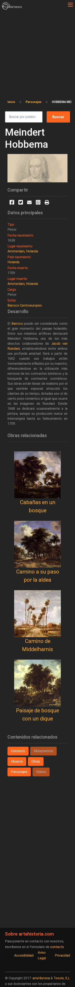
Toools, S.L (62, 978)
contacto (57, 947)
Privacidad (62, 955)
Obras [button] (35, 761)
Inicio (11, 102)
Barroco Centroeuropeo (25, 305)
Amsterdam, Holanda (23, 251)
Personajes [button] (19, 772)
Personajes (33, 102)
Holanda (13, 262)
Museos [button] (17, 761)
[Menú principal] (70, 5)
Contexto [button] (18, 751)
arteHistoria (41, 978)
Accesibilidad (24, 955)
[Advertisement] (37, 49)
